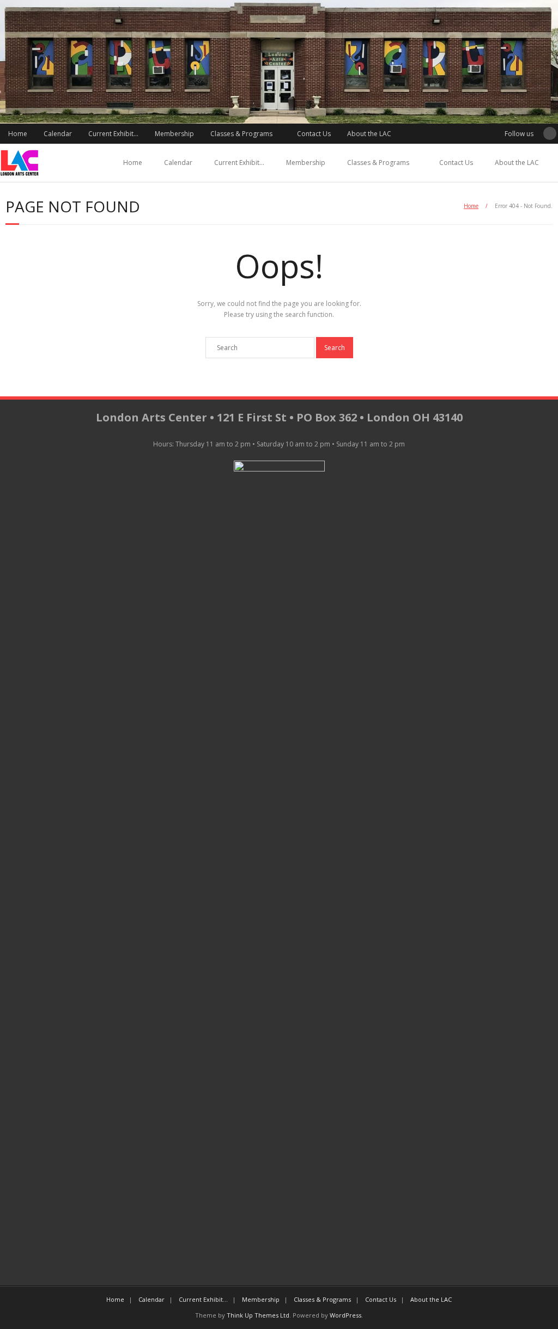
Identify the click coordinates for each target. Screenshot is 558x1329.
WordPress (345, 1315)
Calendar (58, 133)
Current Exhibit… (113, 133)
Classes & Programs (241, 133)
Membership (174, 133)
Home (17, 133)
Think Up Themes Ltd (258, 1315)
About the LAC (369, 133)
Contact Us (314, 133)
